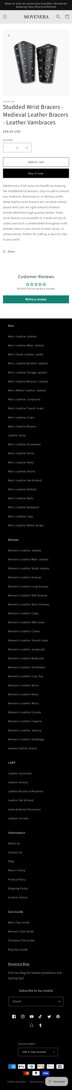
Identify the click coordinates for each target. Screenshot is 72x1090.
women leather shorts (22, 748)
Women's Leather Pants (23, 694)
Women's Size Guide (21, 931)
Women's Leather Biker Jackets (28, 559)
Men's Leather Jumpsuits (24, 399)
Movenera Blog (18, 964)
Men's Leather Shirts (21, 453)
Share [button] (11, 251)
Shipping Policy (18, 888)
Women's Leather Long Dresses (28, 586)
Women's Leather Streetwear (27, 667)
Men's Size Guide (19, 922)
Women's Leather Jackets (24, 550)
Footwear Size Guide (21, 940)
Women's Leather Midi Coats (26, 622)
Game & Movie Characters (24, 809)
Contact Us (15, 852)
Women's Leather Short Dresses (28, 604)
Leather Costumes (20, 773)
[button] (5, 16)
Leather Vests (17, 435)
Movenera (20, 1081)
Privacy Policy (16, 879)
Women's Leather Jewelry (24, 730)
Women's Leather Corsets (24, 712)
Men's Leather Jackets (22, 336)
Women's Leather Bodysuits (26, 658)
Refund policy (37, 1081)
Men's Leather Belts (20, 498)
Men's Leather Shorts (21, 471)
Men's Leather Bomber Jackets (28, 363)
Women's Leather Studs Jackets (28, 568)
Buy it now (36, 173)
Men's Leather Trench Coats (26, 408)
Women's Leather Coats (23, 613)
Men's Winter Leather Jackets (27, 390)
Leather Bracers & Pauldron (26, 791)
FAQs (11, 861)
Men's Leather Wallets (22, 489)
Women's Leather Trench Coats (28, 640)
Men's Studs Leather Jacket (26, 354)
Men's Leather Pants (21, 462)
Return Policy (16, 870)
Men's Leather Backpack (23, 507)
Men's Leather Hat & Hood (25, 480)
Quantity (8, 140)
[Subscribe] (58, 1001)
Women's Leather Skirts (23, 703)
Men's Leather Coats (21, 417)
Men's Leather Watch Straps (26, 525)
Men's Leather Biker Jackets (26, 345)
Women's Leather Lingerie (25, 721)
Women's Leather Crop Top (25, 676)
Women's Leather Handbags (26, 739)
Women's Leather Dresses (24, 577)
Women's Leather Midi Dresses (27, 595)
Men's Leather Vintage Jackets (27, 372)
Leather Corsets (18, 818)
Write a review (35, 299)
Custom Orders (18, 897)
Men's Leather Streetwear (24, 444)
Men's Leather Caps (20, 516)
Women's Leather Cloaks (24, 631)
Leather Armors (18, 782)
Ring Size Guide (18, 949)
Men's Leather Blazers (22, 426)
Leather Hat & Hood (21, 800)
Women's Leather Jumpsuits (26, 649)
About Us (14, 843)
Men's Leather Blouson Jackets (28, 381)
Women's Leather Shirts (23, 685)
